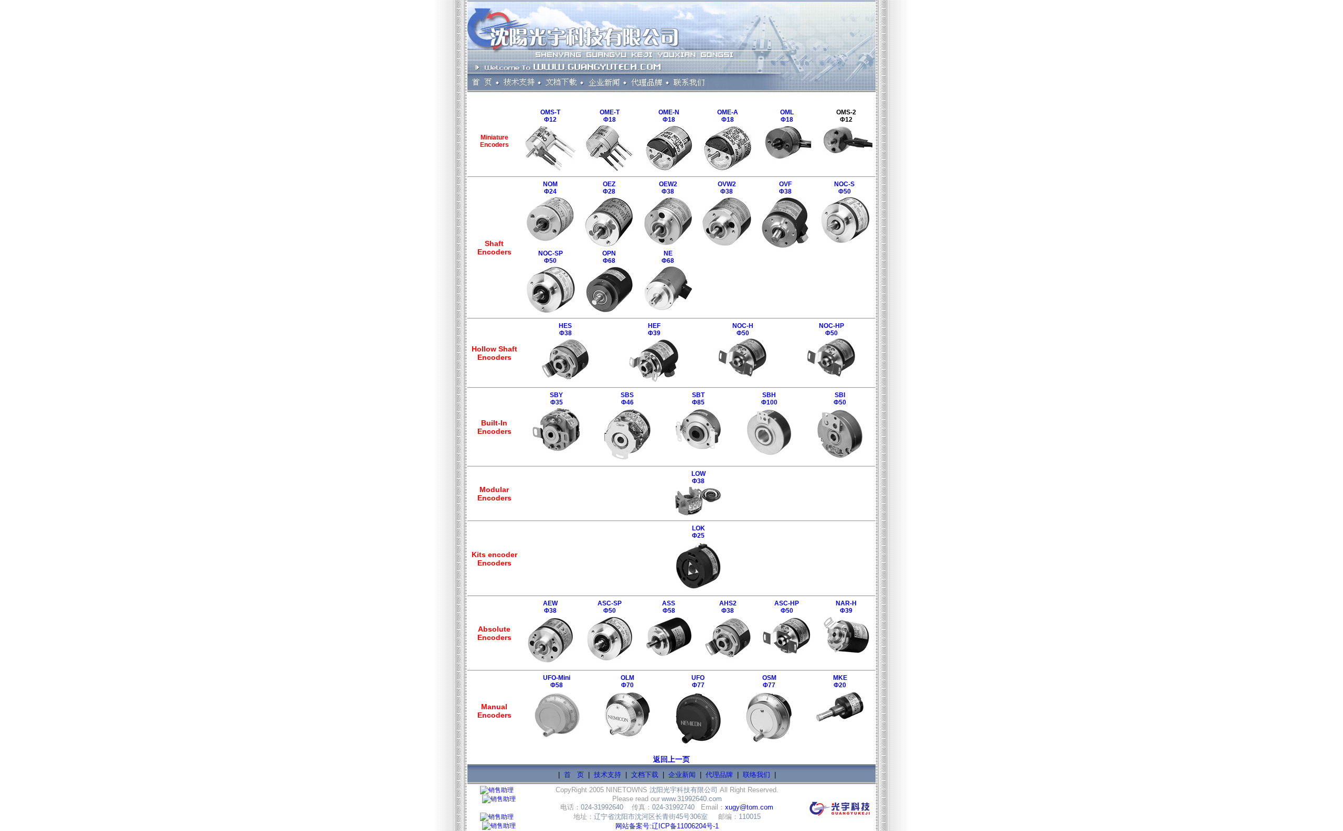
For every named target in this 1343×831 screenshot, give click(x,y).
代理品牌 (719, 775)
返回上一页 (671, 759)
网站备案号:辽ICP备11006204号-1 (667, 826)
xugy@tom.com (749, 807)
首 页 (574, 775)
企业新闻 (682, 775)
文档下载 (644, 775)
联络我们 (756, 775)
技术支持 (607, 775)
